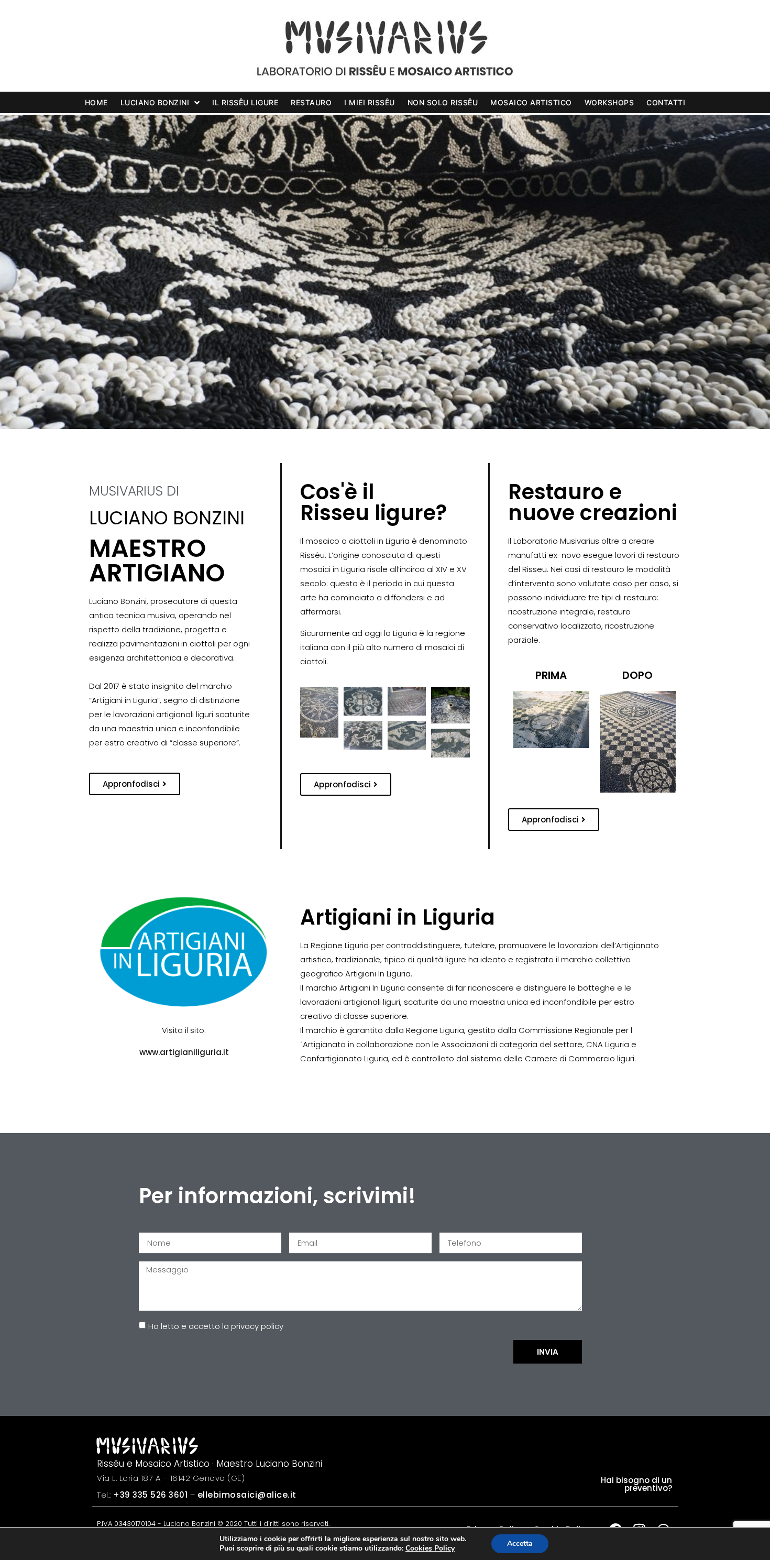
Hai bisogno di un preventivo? (636, 1484)
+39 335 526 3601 (150, 1494)
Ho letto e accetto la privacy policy (215, 1326)
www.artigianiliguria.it (184, 1052)
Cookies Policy (430, 1548)
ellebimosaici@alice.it (246, 1495)
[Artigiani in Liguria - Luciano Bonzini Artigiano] (184, 953)
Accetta (520, 1543)
